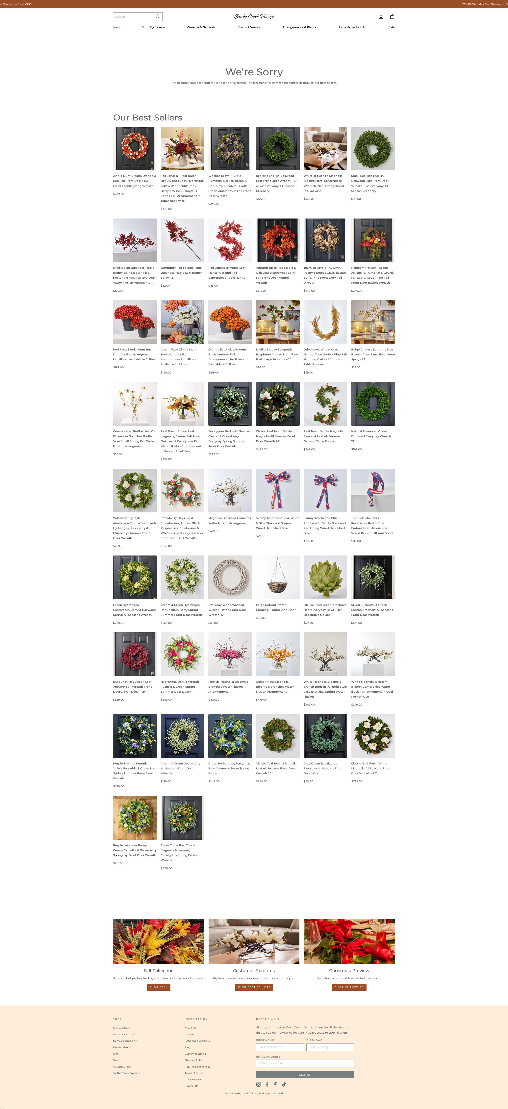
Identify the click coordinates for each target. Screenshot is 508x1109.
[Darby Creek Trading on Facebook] (267, 1084)
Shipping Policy (194, 1060)
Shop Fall (159, 987)
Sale (392, 27)
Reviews (190, 1034)
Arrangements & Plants (299, 27)
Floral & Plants (121, 1047)
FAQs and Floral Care (197, 1040)
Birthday (314, 1040)
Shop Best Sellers (254, 987)
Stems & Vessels (249, 27)
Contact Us (191, 1085)
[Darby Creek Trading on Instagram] (258, 1084)
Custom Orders (122, 1066)
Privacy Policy (193, 1079)
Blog (187, 1047)
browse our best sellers (319, 83)
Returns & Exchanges (197, 1066)
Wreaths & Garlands (201, 27)
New (116, 27)
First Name (265, 1040)
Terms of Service (194, 1072)
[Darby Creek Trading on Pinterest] (275, 1084)
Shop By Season (153, 27)
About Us (190, 1027)
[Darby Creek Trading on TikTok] (284, 1084)
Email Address (268, 1056)
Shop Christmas (349, 987)
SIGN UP (305, 1074)
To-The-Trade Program (126, 1072)
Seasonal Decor (122, 1027)
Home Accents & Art (352, 27)
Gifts (115, 1053)
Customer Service (195, 1053)
